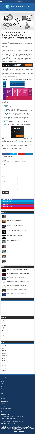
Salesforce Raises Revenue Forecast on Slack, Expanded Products (12, 416)
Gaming (3, 328)
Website (3, 186)
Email (3, 181)
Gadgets (3, 327)
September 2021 (4, 355)
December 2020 (4, 370)
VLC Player (6, 110)
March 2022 (4, 345)
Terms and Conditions (5, 411)
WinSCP (5, 124)
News (3, 333)
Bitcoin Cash (6, 121)
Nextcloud (6, 105)
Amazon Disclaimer (4, 406)
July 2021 (3, 358)
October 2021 (4, 353)
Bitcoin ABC (6, 120)
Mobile (3, 332)
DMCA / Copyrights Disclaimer (6, 408)
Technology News (18, 1)
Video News (4, 338)
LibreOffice (6, 114)
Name (3, 176)
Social (3, 337)
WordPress (15, 431)
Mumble (5, 117)
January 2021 (4, 368)
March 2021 (4, 365)
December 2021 (4, 350)
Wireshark (6, 122)
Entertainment (4, 325)
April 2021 (3, 363)
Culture (3, 320)
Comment (4, 164)
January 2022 (4, 348)
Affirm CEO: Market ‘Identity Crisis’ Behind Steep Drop (10, 423)
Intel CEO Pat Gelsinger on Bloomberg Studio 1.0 (9, 418)
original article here (27, 150)
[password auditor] (17, 66)
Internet (3, 330)
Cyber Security (5, 42)
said (7, 57)
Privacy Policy (19, 429)
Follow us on (7, 199)
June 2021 (3, 360)
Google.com (18, 150)
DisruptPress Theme (21, 431)
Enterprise (3, 323)
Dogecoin (5, 118)
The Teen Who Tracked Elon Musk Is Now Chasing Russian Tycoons (12, 421)
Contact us (3, 403)
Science (3, 335)
